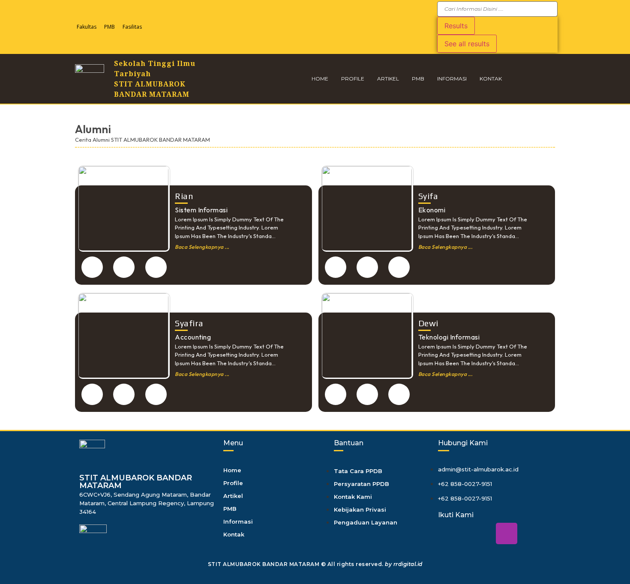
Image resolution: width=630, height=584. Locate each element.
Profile (352, 78)
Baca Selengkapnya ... (202, 247)
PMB (109, 26)
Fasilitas (132, 26)
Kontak (491, 78)
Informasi (452, 78)
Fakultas (86, 26)
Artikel (388, 78)
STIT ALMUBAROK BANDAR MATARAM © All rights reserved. (315, 564)
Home (320, 78)
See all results (466, 43)
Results (456, 25)
